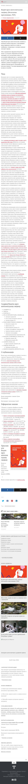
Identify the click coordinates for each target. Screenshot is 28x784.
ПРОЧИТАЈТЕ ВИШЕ (7, 557)
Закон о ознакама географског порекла (14, 433)
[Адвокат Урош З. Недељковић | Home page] (4, 2)
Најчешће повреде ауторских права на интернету (19, 523)
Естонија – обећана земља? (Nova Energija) (12, 712)
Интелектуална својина (10, 506)
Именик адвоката (6, 751)
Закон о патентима (8, 421)
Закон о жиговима (8, 424)
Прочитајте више (6, 679)
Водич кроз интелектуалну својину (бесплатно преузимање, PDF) (11, 580)
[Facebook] (15, 780)
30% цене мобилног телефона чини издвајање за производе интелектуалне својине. (13, 95)
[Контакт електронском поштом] (13, 780)
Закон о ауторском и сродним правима (14, 415)
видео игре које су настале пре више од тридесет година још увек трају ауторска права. (13, 98)
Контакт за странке (7, 737)
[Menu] (26, 2)
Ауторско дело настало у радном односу (13, 653)
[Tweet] (20, 38)
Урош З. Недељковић (8, 18)
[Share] (7, 38)
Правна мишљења (6, 5)
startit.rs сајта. (21, 479)
